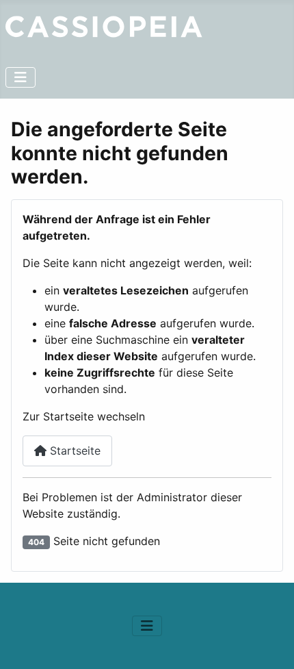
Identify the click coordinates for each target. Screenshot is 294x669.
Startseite (73, 450)
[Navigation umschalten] (20, 77)
